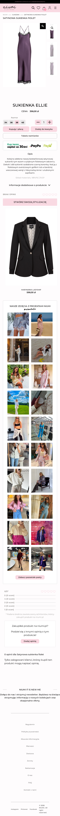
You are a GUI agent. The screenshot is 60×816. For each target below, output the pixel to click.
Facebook (33, 809)
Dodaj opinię (30, 641)
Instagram (15, 809)
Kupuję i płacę (16, 129)
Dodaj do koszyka (44, 129)
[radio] (5, 122)
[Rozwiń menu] (55, 8)
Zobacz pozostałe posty (30, 577)
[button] (52, 28)
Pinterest (24, 809)
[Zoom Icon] (43, 26)
